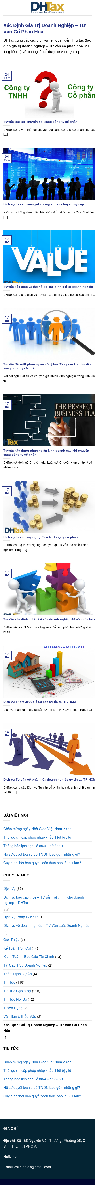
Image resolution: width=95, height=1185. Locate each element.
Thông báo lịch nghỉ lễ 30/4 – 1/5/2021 (33, 845)
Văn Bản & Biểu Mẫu (19, 1016)
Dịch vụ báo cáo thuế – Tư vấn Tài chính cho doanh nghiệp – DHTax (43, 900)
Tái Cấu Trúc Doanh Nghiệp (25, 965)
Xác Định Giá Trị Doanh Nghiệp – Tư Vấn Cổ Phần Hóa (45, 1027)
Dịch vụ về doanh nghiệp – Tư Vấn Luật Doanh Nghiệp (46, 925)
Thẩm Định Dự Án (17, 973)
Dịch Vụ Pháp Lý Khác (20, 916)
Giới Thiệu (11, 939)
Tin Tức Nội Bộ (15, 999)
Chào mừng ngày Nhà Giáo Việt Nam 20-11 (37, 828)
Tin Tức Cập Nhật (17, 990)
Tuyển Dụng (13, 1007)
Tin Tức (9, 982)
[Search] (90, 8)
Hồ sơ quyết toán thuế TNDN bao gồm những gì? (41, 854)
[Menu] (6, 7)
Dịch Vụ (9, 888)
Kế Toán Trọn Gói (17, 948)
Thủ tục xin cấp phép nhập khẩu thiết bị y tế (37, 837)
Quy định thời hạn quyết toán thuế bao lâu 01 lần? (42, 862)
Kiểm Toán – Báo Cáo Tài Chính (28, 956)
